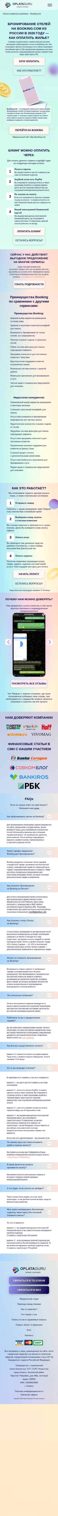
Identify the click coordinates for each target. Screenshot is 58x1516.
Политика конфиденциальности (29, 1391)
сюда (36, 808)
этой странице (27, 1038)
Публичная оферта (29, 1395)
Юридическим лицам (29, 1299)
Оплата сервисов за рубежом (15, 14)
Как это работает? (29, 1309)
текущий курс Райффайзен (33, 277)
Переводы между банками (29, 1304)
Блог (29, 1330)
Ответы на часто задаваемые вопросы (29, 1320)
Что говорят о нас (29, 1314)
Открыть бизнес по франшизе (29, 1325)
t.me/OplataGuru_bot (37, 912)
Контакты (29, 1335)
